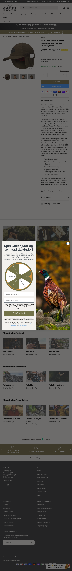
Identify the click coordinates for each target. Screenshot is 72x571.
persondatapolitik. (22, 325)
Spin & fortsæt (19, 313)
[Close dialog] (68, 243)
